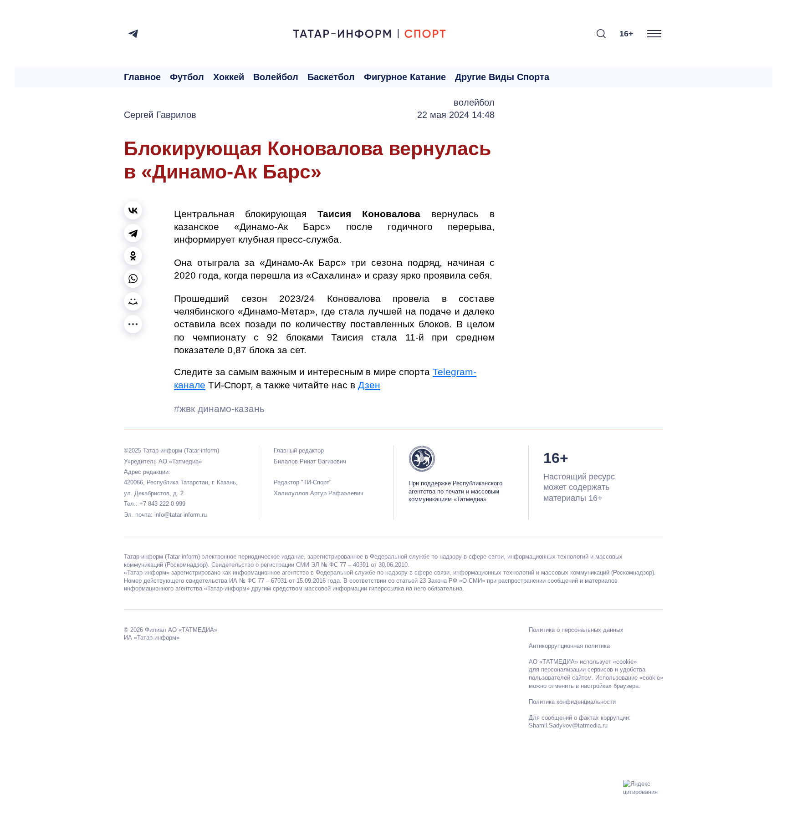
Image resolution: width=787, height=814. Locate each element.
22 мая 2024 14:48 (456, 115)
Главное (142, 77)
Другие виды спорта (502, 77)
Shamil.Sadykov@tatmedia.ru (568, 725)
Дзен (369, 385)
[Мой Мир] (133, 301)
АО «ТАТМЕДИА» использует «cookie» (583, 661)
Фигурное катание (405, 77)
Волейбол (275, 77)
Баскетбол (331, 77)
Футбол (187, 77)
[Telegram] (133, 33)
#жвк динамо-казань (219, 408)
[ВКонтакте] (133, 210)
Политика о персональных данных (576, 629)
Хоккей (228, 77)
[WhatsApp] (133, 279)
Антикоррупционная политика (569, 645)
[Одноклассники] (133, 256)
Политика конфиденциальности (572, 701)
